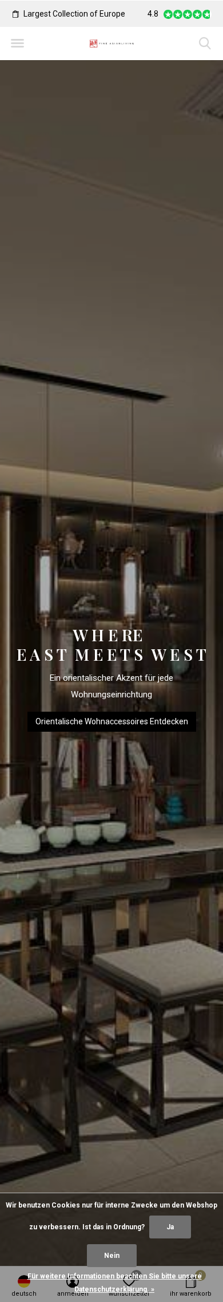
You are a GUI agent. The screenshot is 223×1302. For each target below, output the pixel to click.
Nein (112, 1256)
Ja (170, 1227)
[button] (17, 43)
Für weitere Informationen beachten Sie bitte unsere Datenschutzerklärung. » (114, 1282)
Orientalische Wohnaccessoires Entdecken (111, 721)
